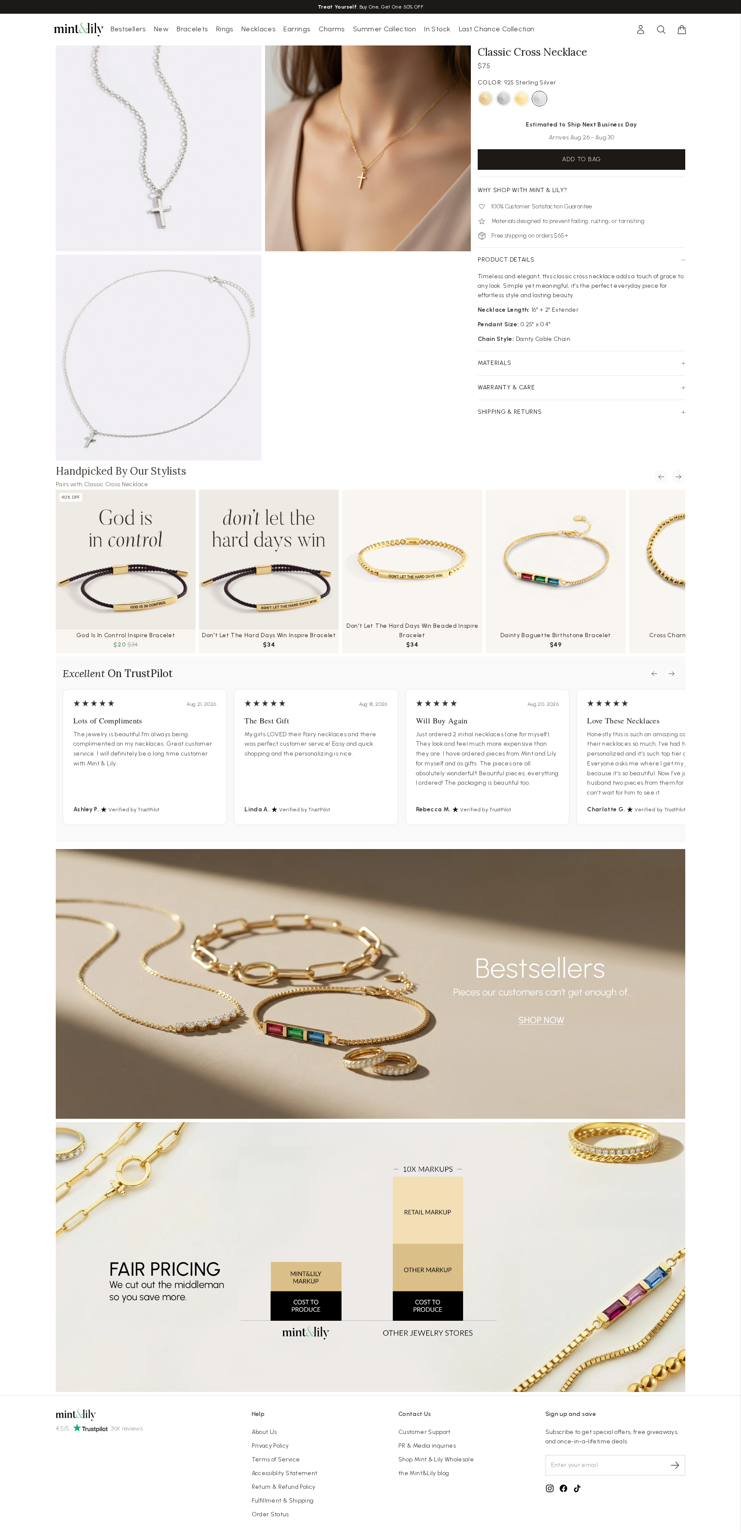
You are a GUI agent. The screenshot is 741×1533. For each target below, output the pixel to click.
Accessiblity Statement (285, 1473)
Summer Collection (384, 29)
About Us (264, 1432)
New (161, 29)
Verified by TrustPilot (134, 810)
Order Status (270, 1514)
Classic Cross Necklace (116, 484)
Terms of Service (276, 1459)
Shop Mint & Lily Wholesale (436, 1459)
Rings (224, 29)
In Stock (437, 29)
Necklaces (258, 29)
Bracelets (192, 29)
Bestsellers (128, 29)
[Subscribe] (675, 1465)
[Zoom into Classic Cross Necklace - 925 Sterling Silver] (159, 358)
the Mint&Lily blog (423, 1473)
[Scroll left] (661, 477)
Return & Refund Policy (284, 1487)
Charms (332, 29)
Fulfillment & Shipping (283, 1500)
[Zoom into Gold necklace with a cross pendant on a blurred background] (368, 148)
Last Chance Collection (497, 29)
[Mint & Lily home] (79, 29)
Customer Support (424, 1432)
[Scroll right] (678, 477)
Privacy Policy (270, 1445)
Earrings (296, 29)
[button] (682, 29)
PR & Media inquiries (427, 1445)
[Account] (641, 29)
